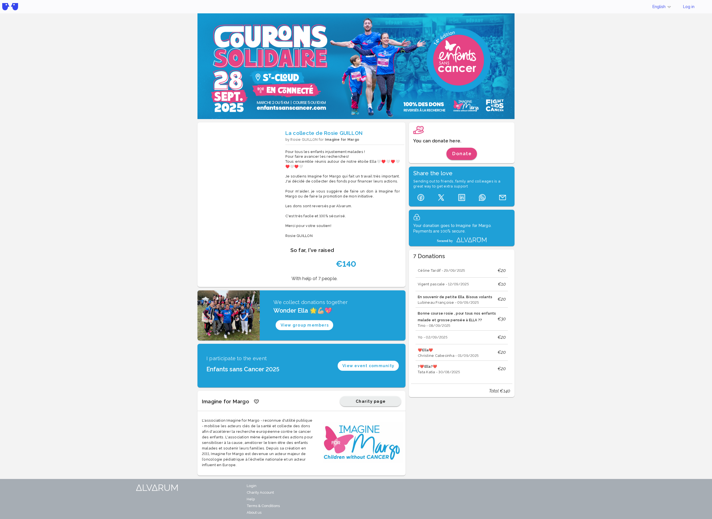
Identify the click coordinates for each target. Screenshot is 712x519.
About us (254, 512)
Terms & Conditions (263, 506)
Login (251, 486)
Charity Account (260, 492)
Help (251, 499)
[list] (461, 320)
